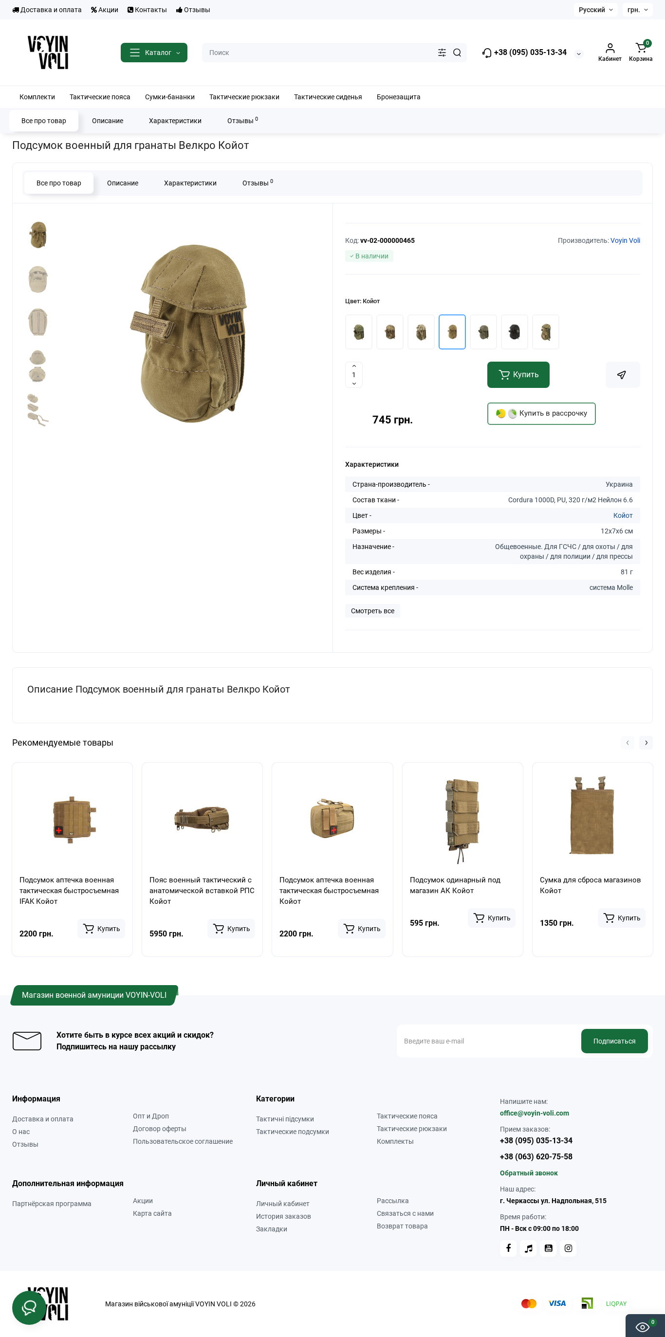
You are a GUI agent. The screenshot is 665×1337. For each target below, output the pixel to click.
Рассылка (393, 1201)
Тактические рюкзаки (412, 1129)
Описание (107, 121)
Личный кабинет (283, 1204)
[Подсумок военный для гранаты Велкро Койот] (188, 335)
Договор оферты (159, 1129)
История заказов (283, 1216)
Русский (592, 10)
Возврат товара (402, 1226)
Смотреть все (372, 611)
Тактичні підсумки (285, 1119)
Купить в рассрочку (552, 413)
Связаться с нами (405, 1213)
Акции (107, 10)
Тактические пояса (407, 1116)
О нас (21, 1132)
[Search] (457, 52)
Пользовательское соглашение (183, 1141)
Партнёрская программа (52, 1204)
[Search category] (442, 52)
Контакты (150, 10)
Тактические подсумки (292, 1132)
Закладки (271, 1229)
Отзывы (196, 10)
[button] (627, 743)
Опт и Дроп (151, 1116)
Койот (623, 515)
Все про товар (43, 121)
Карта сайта (152, 1213)
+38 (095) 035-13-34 (529, 52)
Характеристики (175, 121)
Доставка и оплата (50, 10)
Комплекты (395, 1141)
